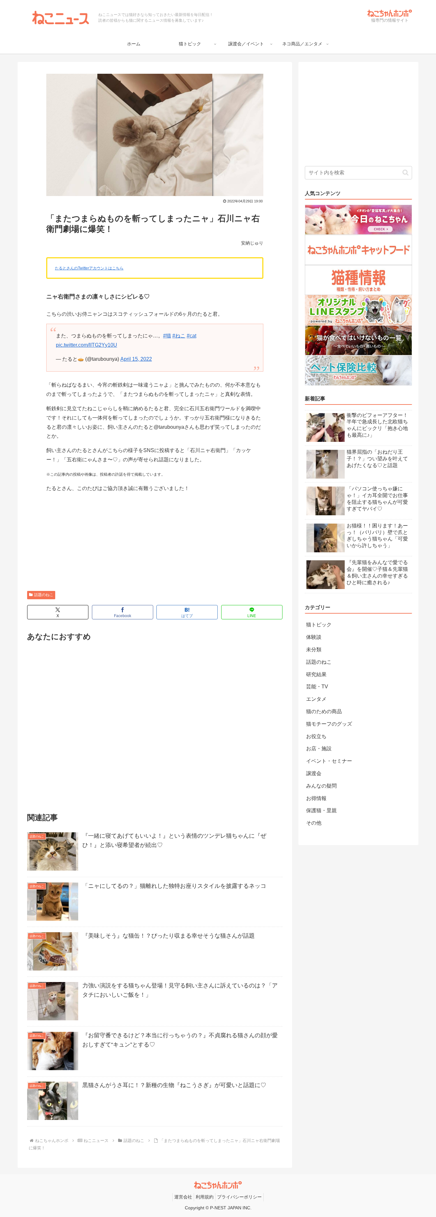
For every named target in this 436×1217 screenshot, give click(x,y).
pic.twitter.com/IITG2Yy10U (86, 345)
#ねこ (178, 335)
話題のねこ (43, 595)
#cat (191, 335)
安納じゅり (252, 243)
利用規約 (205, 1196)
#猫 (167, 335)
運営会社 (183, 1196)
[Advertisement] (154, 542)
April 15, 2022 (136, 359)
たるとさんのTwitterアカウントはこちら (89, 268)
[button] (405, 172)
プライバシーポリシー (239, 1196)
